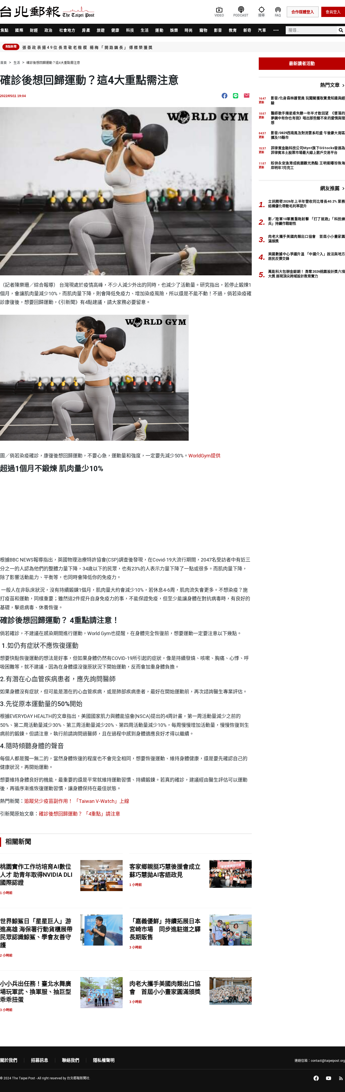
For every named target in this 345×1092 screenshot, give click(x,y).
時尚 (189, 30)
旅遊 (101, 30)
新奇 (247, 30)
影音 (218, 30)
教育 (233, 30)
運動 (159, 30)
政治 (48, 30)
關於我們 (8, 1060)
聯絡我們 (70, 1060)
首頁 (3, 63)
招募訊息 (39, 1060)
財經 (34, 30)
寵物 (203, 30)
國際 (19, 30)
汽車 (262, 30)
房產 (86, 30)
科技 (130, 30)
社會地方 (67, 30)
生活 (145, 30)
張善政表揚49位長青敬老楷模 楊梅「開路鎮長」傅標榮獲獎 (88, 47)
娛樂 (174, 30)
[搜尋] (341, 30)
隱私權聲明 (104, 1060)
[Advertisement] (126, 515)
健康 (115, 30)
